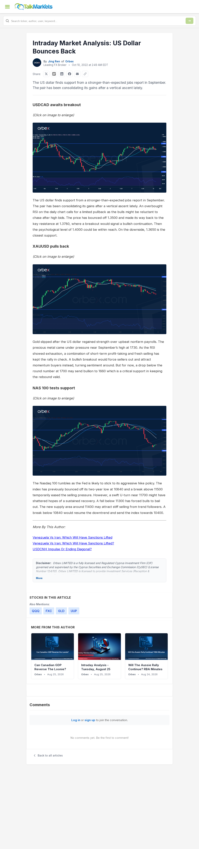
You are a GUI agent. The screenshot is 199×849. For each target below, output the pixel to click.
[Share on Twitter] (46, 74)
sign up (90, 720)
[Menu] (7, 6)
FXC (49, 611)
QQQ (35, 611)
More (39, 578)
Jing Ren (54, 61)
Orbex (69, 61)
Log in (75, 720)
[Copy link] (85, 74)
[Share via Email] (77, 74)
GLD (61, 611)
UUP (74, 611)
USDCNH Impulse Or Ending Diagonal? (62, 549)
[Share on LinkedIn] (62, 74)
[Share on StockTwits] (54, 74)
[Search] (189, 21)
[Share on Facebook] (69, 74)
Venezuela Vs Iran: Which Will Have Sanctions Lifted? (73, 543)
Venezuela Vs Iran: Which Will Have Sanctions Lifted (72, 537)
